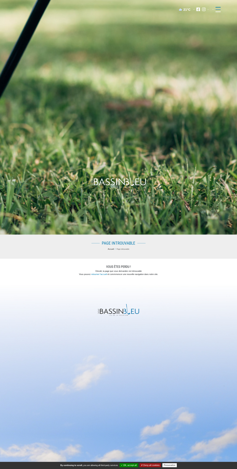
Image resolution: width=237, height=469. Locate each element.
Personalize (169, 465)
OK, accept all (130, 465)
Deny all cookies (151, 465)
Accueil (111, 249)
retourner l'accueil (99, 274)
